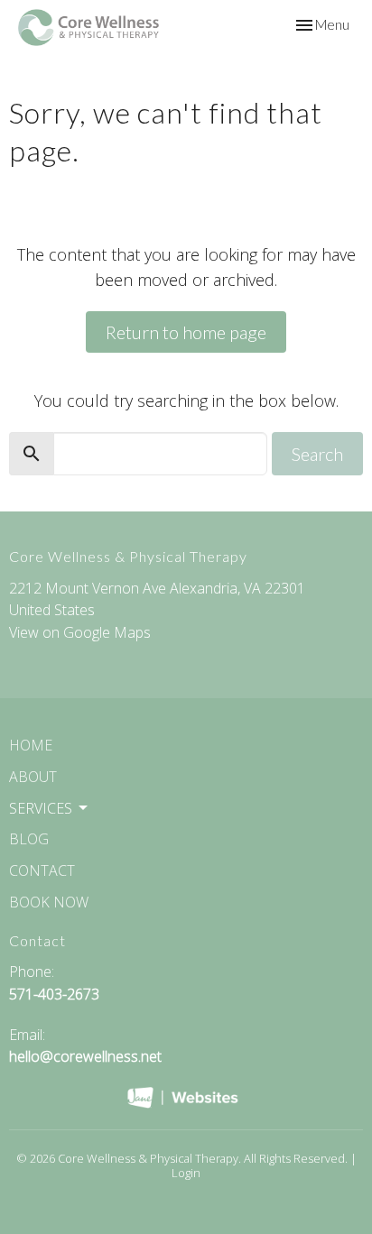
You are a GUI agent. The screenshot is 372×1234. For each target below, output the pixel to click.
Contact (42, 870)
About (33, 777)
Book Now (48, 902)
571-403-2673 (54, 994)
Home (30, 745)
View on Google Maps (80, 632)
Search (317, 454)
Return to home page (186, 332)
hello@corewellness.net (85, 1056)
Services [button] (40, 808)
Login (186, 1173)
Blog (29, 839)
